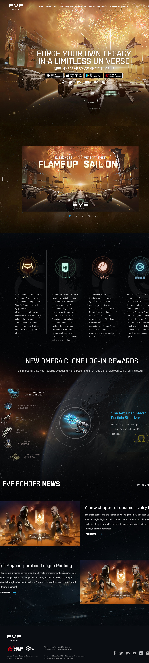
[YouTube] (134, 653)
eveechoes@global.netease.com (26, 656)
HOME (41, 6)
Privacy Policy (12, 658)
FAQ (55, 6)
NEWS (48, 6)
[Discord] (128, 653)
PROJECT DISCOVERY (98, 6)
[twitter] (121, 653)
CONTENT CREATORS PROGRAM (73, 6)
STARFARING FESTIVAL (119, 6)
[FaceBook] (114, 653)
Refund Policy (22, 658)
